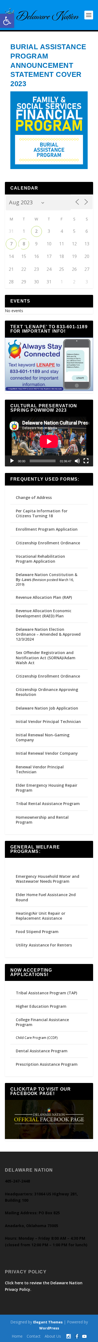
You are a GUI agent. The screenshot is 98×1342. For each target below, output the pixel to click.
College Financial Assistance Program (42, 1022)
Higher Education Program (41, 1006)
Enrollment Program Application (47, 529)
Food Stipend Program (37, 931)
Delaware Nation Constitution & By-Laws (46, 577)
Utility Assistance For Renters (44, 945)
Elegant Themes (48, 1322)
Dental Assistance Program (42, 1050)
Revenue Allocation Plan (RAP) (44, 597)
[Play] (12, 461)
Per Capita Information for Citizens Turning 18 (42, 513)
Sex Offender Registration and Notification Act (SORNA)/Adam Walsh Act (45, 657)
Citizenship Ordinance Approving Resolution (47, 692)
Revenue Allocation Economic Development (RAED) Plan (43, 613)
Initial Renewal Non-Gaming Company (42, 737)
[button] (7, 21)
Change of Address (34, 497)
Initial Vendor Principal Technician (48, 721)
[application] (49, 441)
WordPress (49, 1328)
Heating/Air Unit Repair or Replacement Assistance (40, 916)
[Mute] (77, 461)
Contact (34, 1336)
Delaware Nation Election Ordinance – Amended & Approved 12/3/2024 (48, 634)
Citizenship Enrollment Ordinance (48, 542)
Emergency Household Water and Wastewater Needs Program (47, 879)
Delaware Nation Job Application (47, 708)
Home (17, 1336)
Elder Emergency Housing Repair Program (46, 788)
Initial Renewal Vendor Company (47, 753)
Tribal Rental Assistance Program (48, 803)
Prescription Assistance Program (47, 1064)
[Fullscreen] (86, 461)
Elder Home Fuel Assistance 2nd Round (46, 897)
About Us (53, 1336)
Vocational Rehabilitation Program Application (40, 559)
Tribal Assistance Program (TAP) (46, 992)
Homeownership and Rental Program (42, 820)
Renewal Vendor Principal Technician (40, 769)
